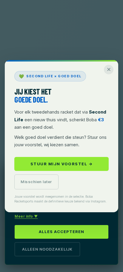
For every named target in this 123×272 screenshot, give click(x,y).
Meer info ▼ (26, 216)
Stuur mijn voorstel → (61, 163)
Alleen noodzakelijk (47, 249)
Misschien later (36, 181)
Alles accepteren (61, 231)
